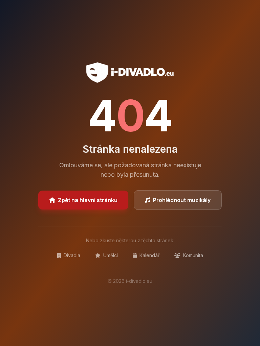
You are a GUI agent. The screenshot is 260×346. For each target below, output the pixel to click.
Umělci (110, 255)
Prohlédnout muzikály (182, 200)
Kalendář (148, 255)
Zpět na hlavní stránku (87, 200)
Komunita (192, 255)
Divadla (71, 255)
